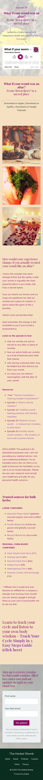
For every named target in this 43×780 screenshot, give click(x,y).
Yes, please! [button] (21, 723)
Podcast (25, 759)
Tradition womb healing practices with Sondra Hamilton (22, 413)
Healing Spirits (14, 557)
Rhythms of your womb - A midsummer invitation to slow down (24, 424)
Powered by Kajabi (21, 774)
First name (10, 696)
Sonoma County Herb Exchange (23, 572)
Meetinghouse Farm (17, 568)
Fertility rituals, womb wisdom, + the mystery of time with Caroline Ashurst (23, 435)
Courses (34, 759)
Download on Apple (14, 103)
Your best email (12, 708)
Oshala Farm (13, 564)
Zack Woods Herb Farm (19, 553)
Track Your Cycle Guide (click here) (20, 642)
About (16, 759)
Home (8, 759)
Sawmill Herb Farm (17, 561)
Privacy (25, 764)
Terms (17, 764)
